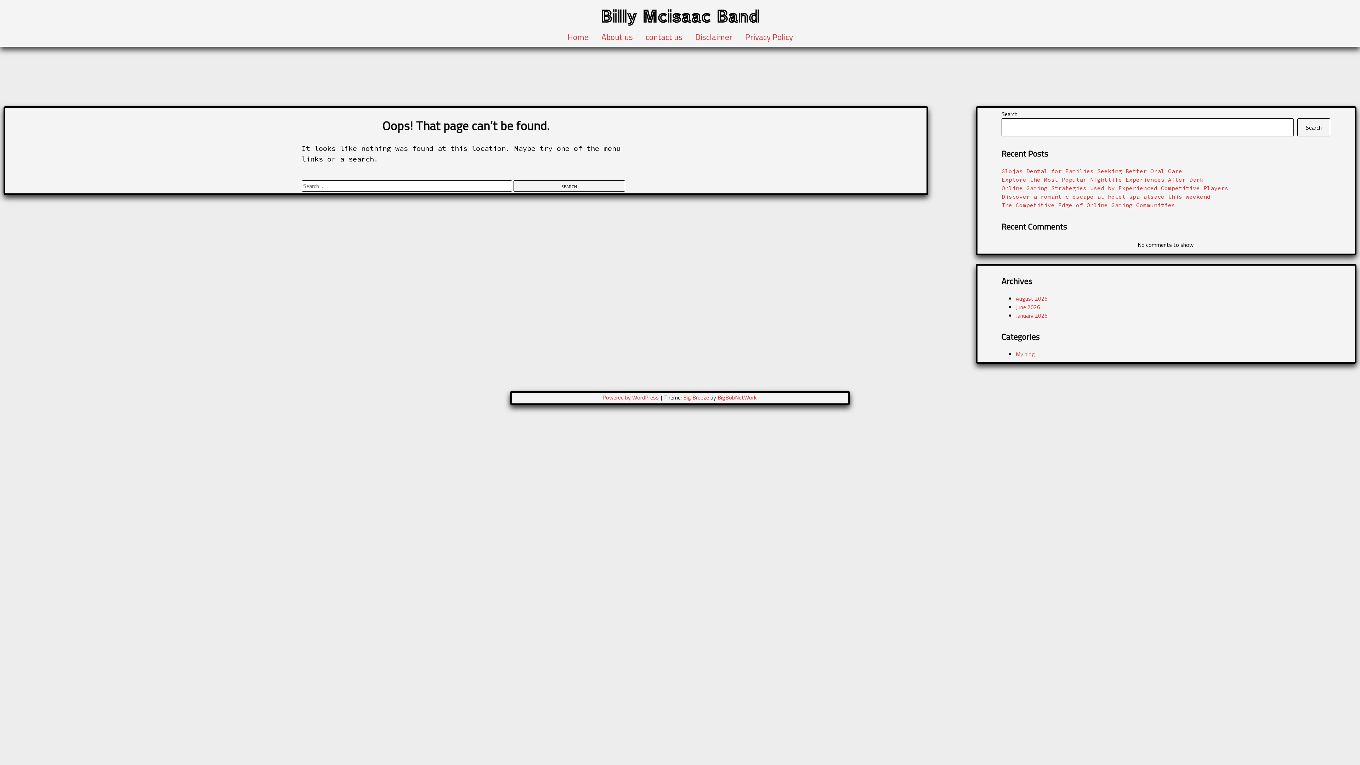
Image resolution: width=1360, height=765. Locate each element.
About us (617, 37)
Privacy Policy (769, 37)
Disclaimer (713, 37)
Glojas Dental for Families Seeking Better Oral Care (1092, 171)
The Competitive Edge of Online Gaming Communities (1088, 205)
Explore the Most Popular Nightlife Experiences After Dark (1102, 179)
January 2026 (1032, 315)
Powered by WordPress (631, 397)
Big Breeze (696, 397)
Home (578, 37)
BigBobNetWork (737, 397)
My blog (1025, 354)
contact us (664, 37)
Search (1010, 114)
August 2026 (1032, 298)
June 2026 (1028, 307)
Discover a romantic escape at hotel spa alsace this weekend (1106, 196)
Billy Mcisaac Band (680, 15)
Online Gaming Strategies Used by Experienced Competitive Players (1115, 188)
